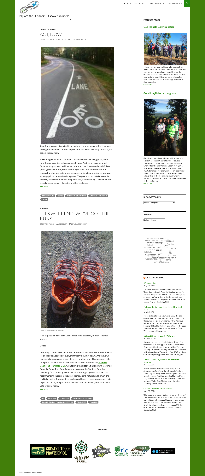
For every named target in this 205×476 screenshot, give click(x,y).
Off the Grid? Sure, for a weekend (158, 388)
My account (132, 3)
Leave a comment (78, 40)
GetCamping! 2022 (175, 3)
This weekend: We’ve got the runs (75, 216)
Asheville (52, 399)
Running (52, 29)
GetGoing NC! (29, 8)
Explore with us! (157, 3)
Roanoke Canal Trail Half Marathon (57, 402)
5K (43, 399)
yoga (44, 199)
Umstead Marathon (98, 196)
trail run (93, 402)
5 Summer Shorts (151, 283)
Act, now (51, 34)
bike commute (48, 196)
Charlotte (64, 399)
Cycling (43, 29)
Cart (144, 3)
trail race (81, 402)
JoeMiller (62, 40)
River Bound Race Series (76, 196)
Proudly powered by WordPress (30, 473)
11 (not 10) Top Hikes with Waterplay (159, 336)
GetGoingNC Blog (155, 277)
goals (60, 196)
